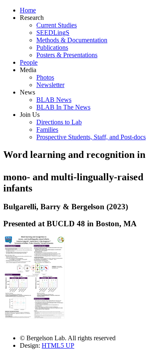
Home (28, 10)
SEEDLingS (52, 32)
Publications (52, 47)
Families (47, 129)
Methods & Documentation (71, 40)
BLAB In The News (63, 107)
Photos (45, 77)
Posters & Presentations (66, 54)
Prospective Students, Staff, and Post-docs (91, 136)
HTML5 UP (58, 345)
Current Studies (56, 25)
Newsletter (50, 84)
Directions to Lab (59, 122)
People (29, 62)
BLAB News (53, 99)
